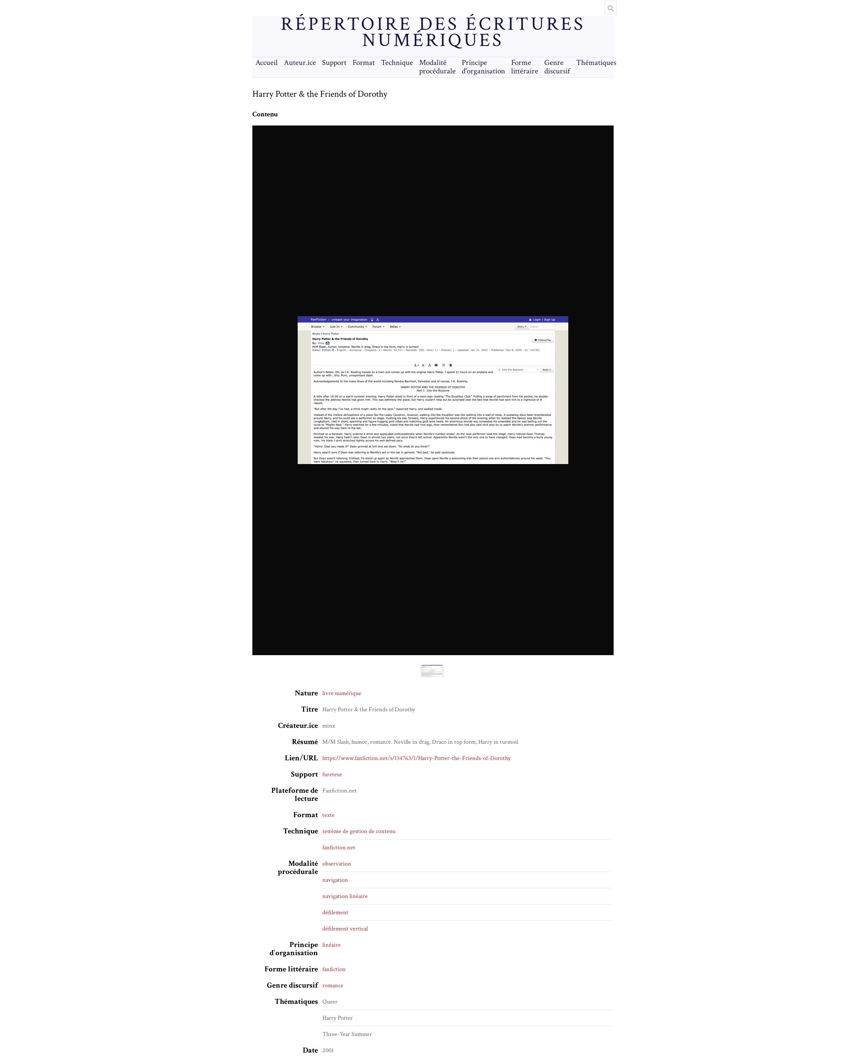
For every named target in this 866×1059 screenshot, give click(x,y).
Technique (397, 63)
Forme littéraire (524, 67)
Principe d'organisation (483, 67)
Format (363, 63)
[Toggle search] (611, 8)
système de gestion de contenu (358, 831)
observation (336, 864)
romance (332, 985)
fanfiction (334, 969)
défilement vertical (345, 929)
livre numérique (341, 693)
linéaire (331, 945)
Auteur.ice (300, 63)
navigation (335, 880)
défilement (335, 912)
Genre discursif (557, 67)
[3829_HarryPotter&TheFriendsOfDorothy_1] (433, 390)
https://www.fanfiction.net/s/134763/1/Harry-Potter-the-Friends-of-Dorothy (416, 758)
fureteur (332, 774)
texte (328, 815)
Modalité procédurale (437, 67)
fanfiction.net (338, 847)
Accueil (266, 63)
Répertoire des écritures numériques (433, 32)
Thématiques (596, 63)
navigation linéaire (345, 896)
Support (334, 63)
